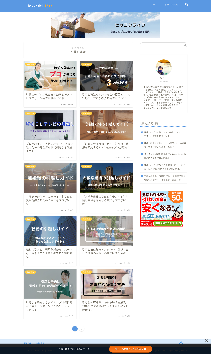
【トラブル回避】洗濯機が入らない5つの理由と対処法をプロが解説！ (165, 156)
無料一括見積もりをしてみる (129, 349)
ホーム (154, 4)
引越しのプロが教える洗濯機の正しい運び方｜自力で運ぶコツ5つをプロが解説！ (164, 167)
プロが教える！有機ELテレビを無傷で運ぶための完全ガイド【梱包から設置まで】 (164, 178)
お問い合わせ (172, 4)
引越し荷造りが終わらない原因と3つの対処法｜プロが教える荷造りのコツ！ (165, 145)
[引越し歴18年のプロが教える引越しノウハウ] (40, 9)
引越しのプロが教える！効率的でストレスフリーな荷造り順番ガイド (164, 134)
